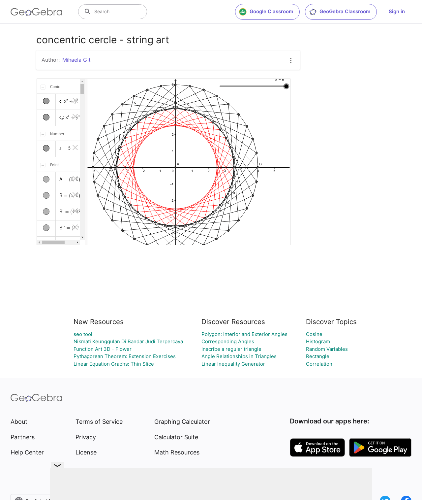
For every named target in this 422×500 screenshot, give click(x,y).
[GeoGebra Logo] (36, 12)
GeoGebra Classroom (344, 11)
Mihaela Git (76, 59)
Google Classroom (271, 11)
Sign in (397, 11)
